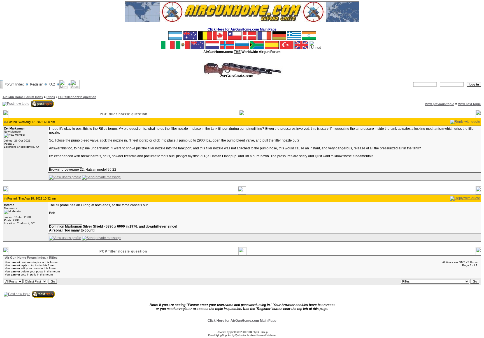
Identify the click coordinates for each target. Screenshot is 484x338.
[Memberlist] (63, 88)
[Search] (75, 88)
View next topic (469, 104)
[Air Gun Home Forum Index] (14, 88)
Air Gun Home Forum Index (23, 97)
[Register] (36, 88)
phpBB (234, 332)
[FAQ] (52, 88)
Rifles (50, 97)
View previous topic (439, 104)
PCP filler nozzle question (77, 97)
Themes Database (266, 335)
